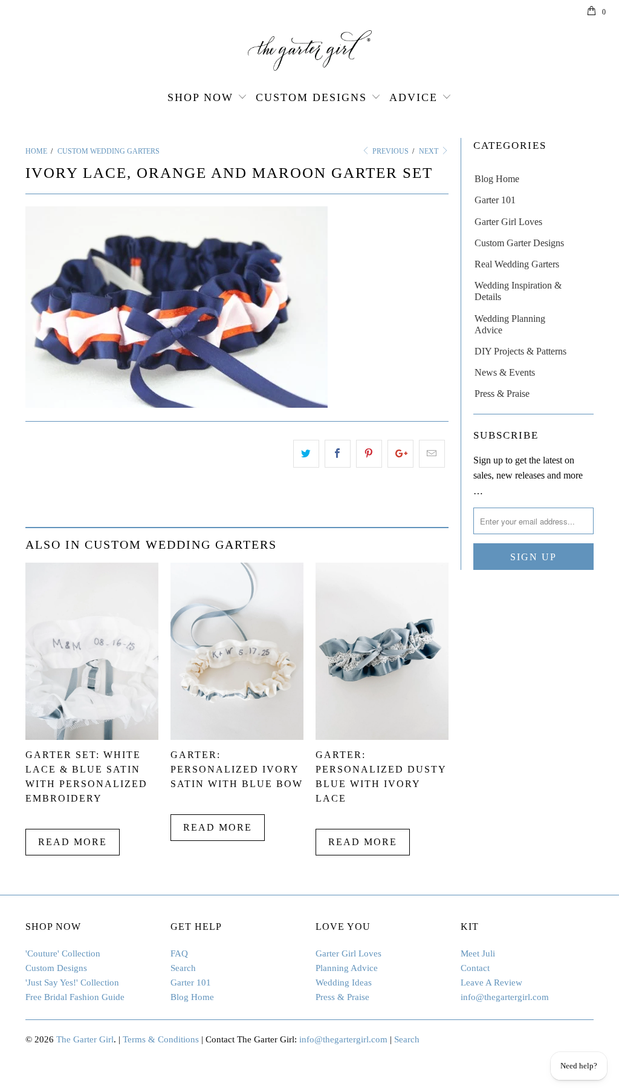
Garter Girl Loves (508, 222)
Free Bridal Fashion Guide (75, 997)
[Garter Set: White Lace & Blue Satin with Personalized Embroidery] (91, 736)
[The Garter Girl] (309, 50)
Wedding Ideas (344, 982)
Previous (390, 151)
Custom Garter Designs (519, 243)
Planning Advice (347, 968)
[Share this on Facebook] (338, 454)
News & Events (505, 372)
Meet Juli (478, 953)
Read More (72, 842)
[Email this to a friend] (432, 454)
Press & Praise (502, 393)
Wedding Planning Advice (510, 324)
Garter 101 (495, 200)
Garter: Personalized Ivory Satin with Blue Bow (236, 769)
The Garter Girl (85, 1039)
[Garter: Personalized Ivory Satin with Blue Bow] (236, 736)
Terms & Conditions (161, 1039)
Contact (475, 968)
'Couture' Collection (62, 953)
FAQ (179, 953)
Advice (413, 97)
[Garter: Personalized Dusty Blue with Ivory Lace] (382, 736)
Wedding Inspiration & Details (518, 291)
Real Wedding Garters (517, 264)
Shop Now (200, 97)
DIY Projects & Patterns (520, 351)
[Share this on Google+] (400, 454)
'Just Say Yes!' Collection (72, 982)
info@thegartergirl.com (505, 997)
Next (429, 151)
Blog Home (497, 179)
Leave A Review (491, 982)
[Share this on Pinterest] (369, 454)
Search (183, 968)
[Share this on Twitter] (306, 454)
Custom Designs (311, 97)
